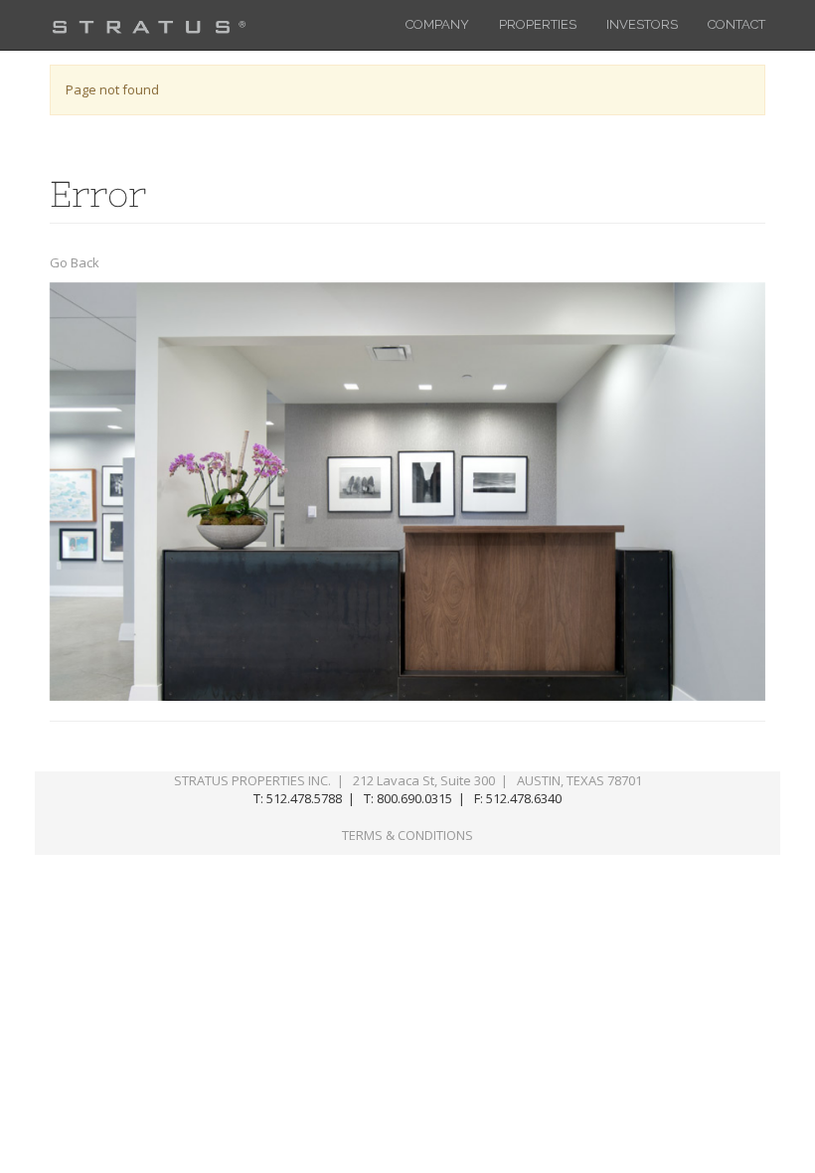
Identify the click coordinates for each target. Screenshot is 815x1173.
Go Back (74, 262)
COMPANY (437, 24)
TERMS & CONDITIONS (407, 835)
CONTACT (736, 24)
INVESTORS (642, 24)
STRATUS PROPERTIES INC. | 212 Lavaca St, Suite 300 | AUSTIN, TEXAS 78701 (408, 780)
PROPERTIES (537, 24)
